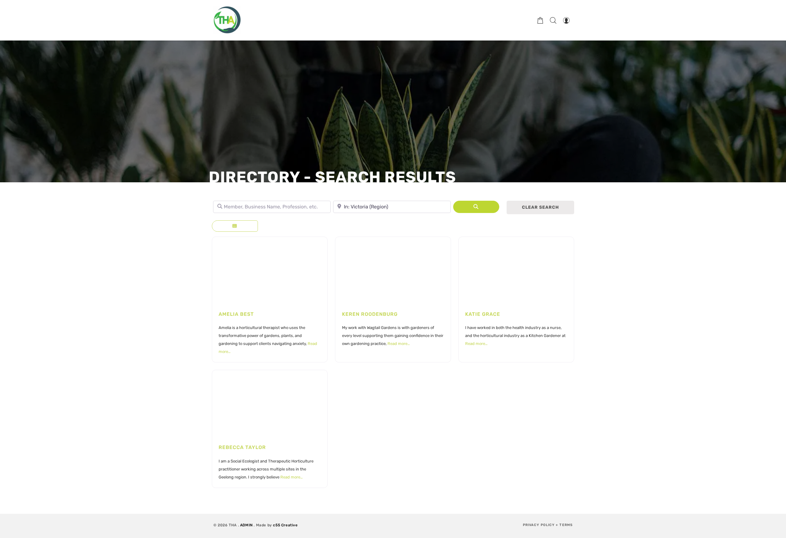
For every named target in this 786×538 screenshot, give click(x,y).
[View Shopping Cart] (540, 20)
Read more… (398, 343)
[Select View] (235, 226)
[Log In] (566, 20)
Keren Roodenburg (370, 314)
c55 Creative (285, 525)
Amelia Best (236, 314)
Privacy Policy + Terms (548, 525)
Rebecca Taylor (242, 447)
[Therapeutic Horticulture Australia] (227, 20)
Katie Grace (482, 314)
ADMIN (246, 525)
